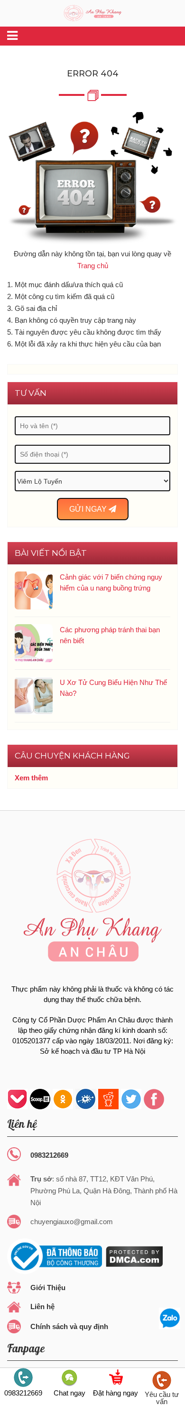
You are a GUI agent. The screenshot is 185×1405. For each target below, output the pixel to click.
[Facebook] (154, 1099)
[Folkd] (85, 1099)
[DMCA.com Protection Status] (133, 1256)
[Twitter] (131, 1099)
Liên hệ (42, 1306)
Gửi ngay (89, 509)
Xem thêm (31, 778)
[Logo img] (92, 12)
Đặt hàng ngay (115, 1392)
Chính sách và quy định (69, 1326)
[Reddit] (108, 1099)
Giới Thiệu (47, 1287)
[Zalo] (169, 1318)
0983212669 (49, 1155)
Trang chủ (92, 266)
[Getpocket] (17, 1099)
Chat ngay (69, 1392)
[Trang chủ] (92, 179)
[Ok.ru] (63, 1099)
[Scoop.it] (40, 1099)
